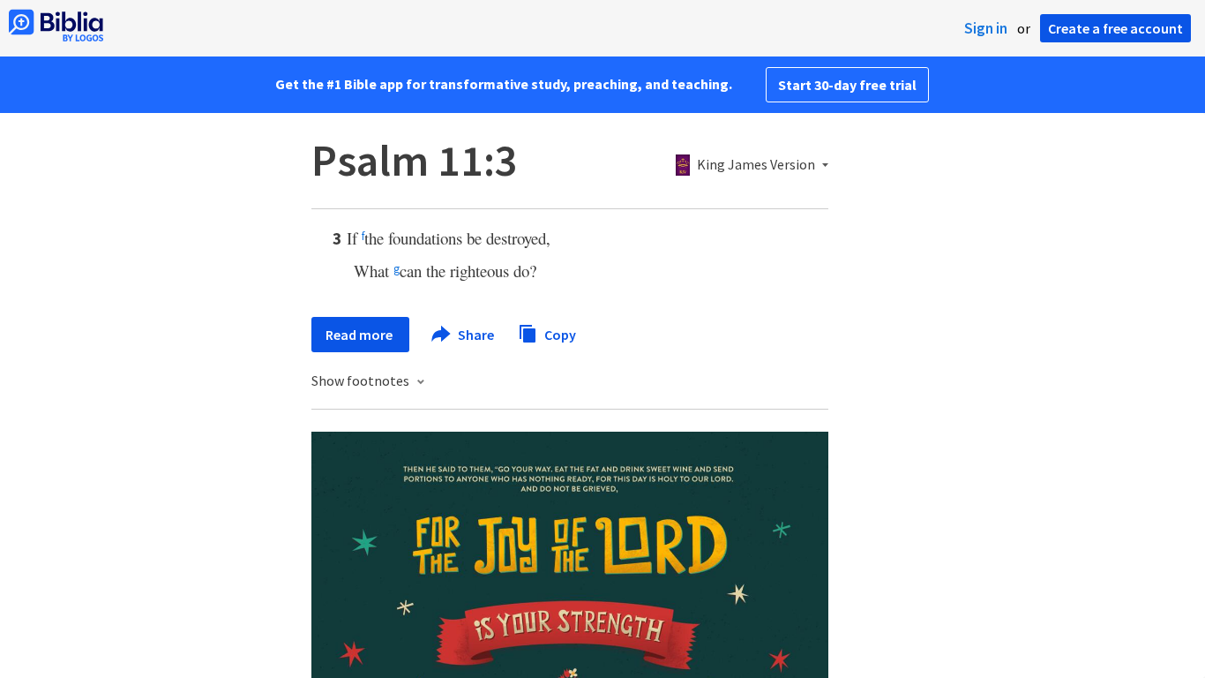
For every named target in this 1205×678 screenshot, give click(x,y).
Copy (559, 334)
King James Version (756, 165)
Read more (360, 334)
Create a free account (1115, 28)
